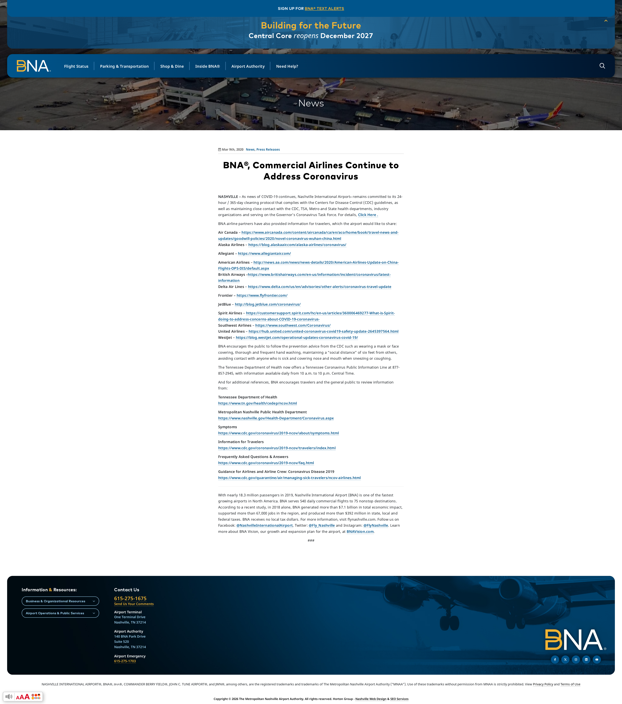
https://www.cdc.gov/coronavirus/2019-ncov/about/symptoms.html (278, 432)
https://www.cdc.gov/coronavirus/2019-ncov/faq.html (266, 462)
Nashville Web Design (370, 699)
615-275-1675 (130, 598)
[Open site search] (602, 66)
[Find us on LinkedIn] (586, 659)
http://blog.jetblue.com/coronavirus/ (268, 304)
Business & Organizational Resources (55, 601)
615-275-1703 (125, 661)
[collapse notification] (606, 21)
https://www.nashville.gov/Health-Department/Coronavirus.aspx (276, 418)
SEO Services (399, 699)
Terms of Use (570, 684)
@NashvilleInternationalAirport (264, 525)
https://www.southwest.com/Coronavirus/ (293, 325)
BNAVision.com (360, 531)
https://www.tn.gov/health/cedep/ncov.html (257, 403)
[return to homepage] (35, 66)
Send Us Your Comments (134, 603)
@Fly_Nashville (322, 525)
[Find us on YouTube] (597, 659)
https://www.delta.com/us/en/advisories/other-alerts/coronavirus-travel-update (320, 286)
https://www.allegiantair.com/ (264, 253)
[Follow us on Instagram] (576, 659)
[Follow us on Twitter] (565, 659)
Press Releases (268, 149)
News (250, 149)
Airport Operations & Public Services (55, 613)
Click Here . (368, 214)
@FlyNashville (375, 525)
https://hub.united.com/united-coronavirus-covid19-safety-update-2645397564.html (324, 331)
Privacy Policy (543, 684)
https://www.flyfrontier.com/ (262, 295)
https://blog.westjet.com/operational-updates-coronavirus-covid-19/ (297, 337)
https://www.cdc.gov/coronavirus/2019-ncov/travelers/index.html (277, 447)
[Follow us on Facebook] (555, 659)
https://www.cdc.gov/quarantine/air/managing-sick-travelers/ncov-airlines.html (289, 477)
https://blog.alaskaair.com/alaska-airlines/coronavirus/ (297, 244)
